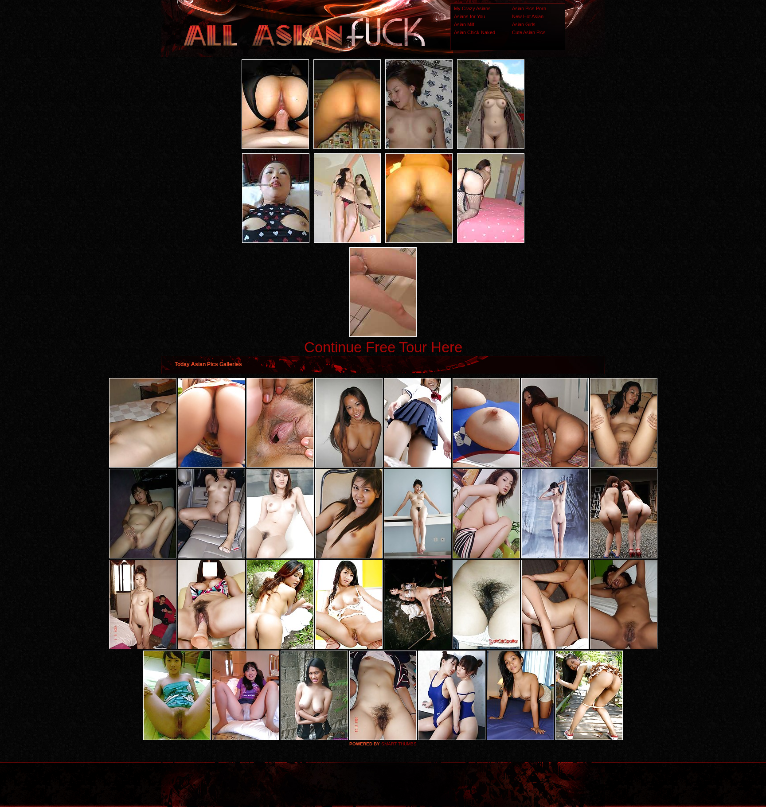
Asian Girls (523, 24)
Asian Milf (464, 24)
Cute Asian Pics (529, 32)
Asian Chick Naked (474, 32)
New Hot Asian (527, 16)
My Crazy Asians (472, 8)
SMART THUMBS (399, 743)
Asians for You (469, 16)
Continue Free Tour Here (383, 347)
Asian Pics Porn (529, 8)
